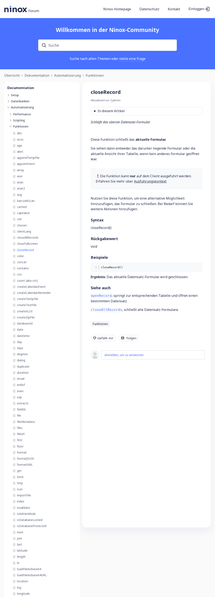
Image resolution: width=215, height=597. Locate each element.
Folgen (131, 338)
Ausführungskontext (150, 181)
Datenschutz (149, 9)
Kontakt (174, 9)
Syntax (97, 219)
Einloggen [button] (196, 9)
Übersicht (12, 76)
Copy (196, 267)
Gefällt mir (105, 338)
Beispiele (99, 257)
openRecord (101, 296)
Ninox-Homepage (117, 9)
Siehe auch (101, 287)
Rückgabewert (104, 238)
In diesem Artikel (111, 111)
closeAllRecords (106, 310)
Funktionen (95, 76)
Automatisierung (67, 76)
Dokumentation (37, 76)
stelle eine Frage (132, 58)
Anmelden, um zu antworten (124, 355)
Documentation (20, 87)
